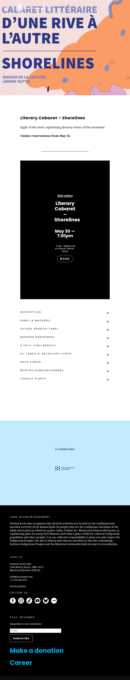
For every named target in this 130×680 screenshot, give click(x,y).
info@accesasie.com (21, 576)
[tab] (65, 312)
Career (21, 662)
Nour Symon (30, 362)
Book (65, 259)
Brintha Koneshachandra (42, 370)
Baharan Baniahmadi (37, 337)
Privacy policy (18, 586)
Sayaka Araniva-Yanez (39, 328)
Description (30, 312)
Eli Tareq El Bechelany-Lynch (46, 353)
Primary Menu (5, 7)
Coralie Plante (33, 378)
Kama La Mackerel (35, 320)
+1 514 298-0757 (18, 579)
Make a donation (37, 650)
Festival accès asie (30, 8)
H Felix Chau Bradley (38, 345)
